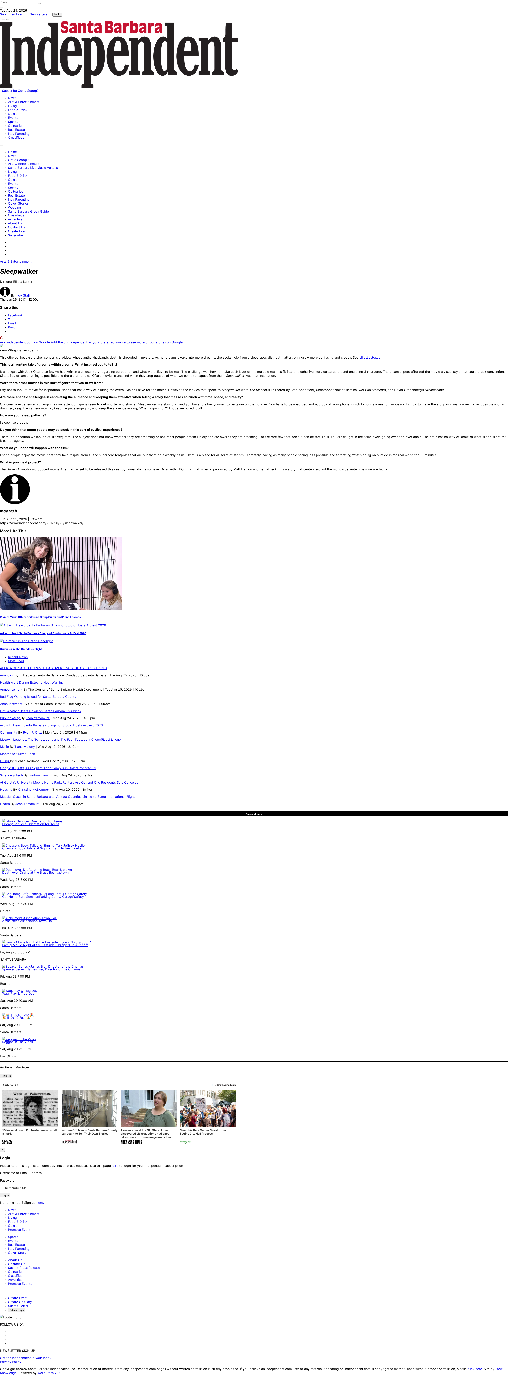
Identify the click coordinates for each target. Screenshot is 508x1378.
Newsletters (38, 14)
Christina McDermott (33, 789)
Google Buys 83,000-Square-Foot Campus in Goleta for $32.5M (48, 768)
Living (12, 106)
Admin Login (17, 1310)
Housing (6, 789)
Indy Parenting (19, 134)
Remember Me (15, 1188)
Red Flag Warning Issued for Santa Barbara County (38, 697)
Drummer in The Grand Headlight (21, 649)
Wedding (14, 207)
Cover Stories (18, 203)
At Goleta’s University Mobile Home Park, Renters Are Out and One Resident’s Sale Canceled (69, 782)
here (115, 1166)
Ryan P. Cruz (32, 732)
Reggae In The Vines (17, 1042)
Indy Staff (23, 295)
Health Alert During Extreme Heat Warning (32, 682)
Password (7, 1180)
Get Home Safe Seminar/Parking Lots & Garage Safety (43, 897)
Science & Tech (12, 775)
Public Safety (10, 718)
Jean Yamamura (38, 718)
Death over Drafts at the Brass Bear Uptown (35, 872)
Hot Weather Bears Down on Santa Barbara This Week (40, 711)
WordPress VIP (48, 1373)
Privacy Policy (10, 1362)
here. (40, 1203)
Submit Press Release (24, 1268)
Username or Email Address (21, 1173)
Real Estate (16, 130)
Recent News (18, 657)
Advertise (15, 219)
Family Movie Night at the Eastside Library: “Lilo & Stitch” (45, 945)
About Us (15, 223)
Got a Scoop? (28, 91)
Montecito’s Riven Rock (17, 754)
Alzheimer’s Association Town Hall (27, 921)
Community (9, 732)
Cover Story (17, 1253)
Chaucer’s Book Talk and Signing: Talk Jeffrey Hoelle (41, 848)
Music (5, 747)
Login (57, 14)
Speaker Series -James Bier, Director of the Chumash (42, 969)
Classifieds (16, 137)
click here (475, 1369)
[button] (30, 1118)
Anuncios (7, 675)
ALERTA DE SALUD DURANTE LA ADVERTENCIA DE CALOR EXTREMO (53, 668)
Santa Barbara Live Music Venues (33, 168)
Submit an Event (12, 14)
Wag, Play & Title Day (18, 993)
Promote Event (19, 1230)
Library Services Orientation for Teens (30, 824)
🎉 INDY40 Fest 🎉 (16, 1018)
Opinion (13, 114)
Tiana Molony (24, 747)
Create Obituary (20, 1302)
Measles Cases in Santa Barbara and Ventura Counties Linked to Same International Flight (67, 797)
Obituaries (15, 126)
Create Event (18, 231)
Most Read (16, 661)
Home (12, 152)
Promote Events (20, 1284)
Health (5, 804)
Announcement (11, 689)
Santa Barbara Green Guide (28, 211)
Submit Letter (18, 1306)
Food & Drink (17, 110)
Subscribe (10, 91)
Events (13, 118)
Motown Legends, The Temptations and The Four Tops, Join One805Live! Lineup (60, 739)
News (12, 98)
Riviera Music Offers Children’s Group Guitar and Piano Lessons (40, 617)
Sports (13, 122)
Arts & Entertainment (23, 102)
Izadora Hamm (40, 775)
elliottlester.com (371, 357)
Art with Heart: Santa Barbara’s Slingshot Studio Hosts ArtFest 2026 (43, 633)
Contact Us (16, 227)
